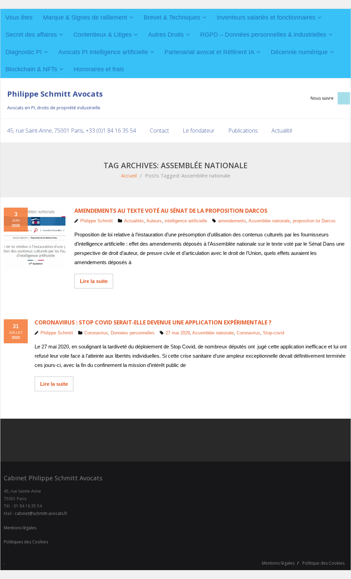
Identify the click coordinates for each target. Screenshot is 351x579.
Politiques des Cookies (26, 542)
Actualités (134, 220)
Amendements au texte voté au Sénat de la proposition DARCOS (170, 210)
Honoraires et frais (99, 69)
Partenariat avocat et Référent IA (209, 52)
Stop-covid (273, 332)
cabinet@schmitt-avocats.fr (41, 513)
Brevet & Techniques (172, 17)
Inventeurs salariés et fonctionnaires (266, 17)
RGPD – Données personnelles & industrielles (263, 34)
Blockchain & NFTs (31, 69)
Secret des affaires (31, 34)
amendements (232, 220)
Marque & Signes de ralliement (85, 17)
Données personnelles (133, 332)
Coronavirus (96, 332)
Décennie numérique (299, 52)
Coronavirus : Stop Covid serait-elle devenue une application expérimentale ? (153, 322)
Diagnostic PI (23, 52)
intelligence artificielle (186, 220)
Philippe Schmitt (96, 220)
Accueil (129, 175)
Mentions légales (20, 528)
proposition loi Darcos (314, 220)
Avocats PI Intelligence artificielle (103, 52)
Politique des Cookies (323, 563)
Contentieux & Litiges (102, 34)
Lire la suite (94, 281)
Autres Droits (166, 34)
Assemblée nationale (269, 220)
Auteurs (154, 220)
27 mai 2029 (178, 332)
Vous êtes (19, 17)
